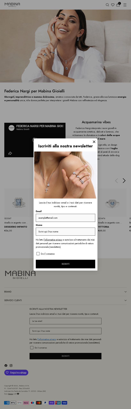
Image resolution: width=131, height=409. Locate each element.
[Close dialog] (94, 141)
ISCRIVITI (65, 264)
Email (39, 211)
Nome (39, 225)
